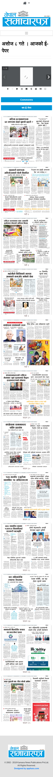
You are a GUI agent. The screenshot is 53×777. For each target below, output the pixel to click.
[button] (26, 3)
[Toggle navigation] (26, 33)
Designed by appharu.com (26, 768)
